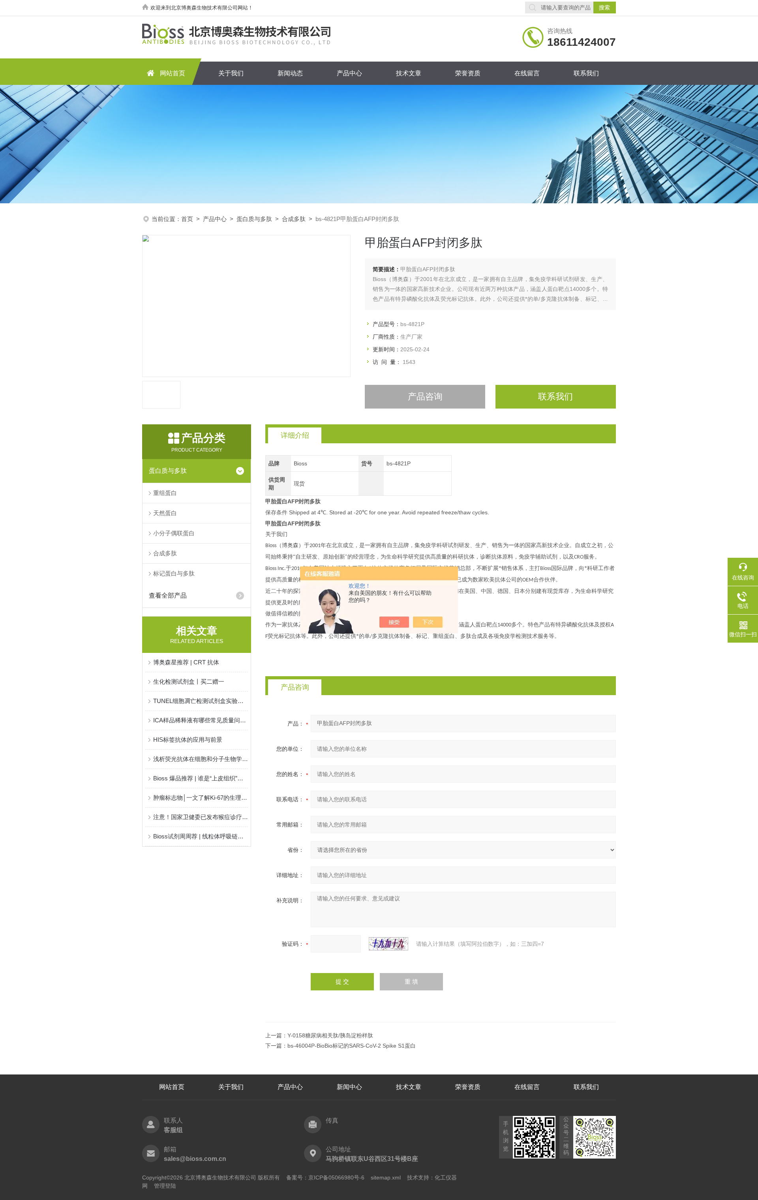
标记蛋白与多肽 (174, 573)
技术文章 (408, 73)
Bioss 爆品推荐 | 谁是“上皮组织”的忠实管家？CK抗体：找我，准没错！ (200, 778)
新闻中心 (349, 1087)
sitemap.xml (386, 1177)
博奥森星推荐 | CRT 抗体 (186, 662)
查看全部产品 (168, 595)
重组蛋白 (165, 492)
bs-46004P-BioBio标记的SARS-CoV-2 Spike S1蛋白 (351, 1045)
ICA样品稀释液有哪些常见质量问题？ (200, 720)
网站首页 (172, 73)
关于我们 (231, 73)
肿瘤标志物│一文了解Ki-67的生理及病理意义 (200, 797)
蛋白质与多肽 (254, 219)
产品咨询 (425, 396)
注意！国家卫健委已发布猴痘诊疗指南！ (200, 817)
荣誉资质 (467, 73)
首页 (187, 219)
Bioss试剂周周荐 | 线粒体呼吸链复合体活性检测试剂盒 (200, 836)
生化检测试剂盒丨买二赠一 (188, 681)
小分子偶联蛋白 (174, 533)
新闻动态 (290, 73)
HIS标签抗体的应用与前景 (187, 739)
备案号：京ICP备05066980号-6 (325, 1177)
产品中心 (349, 73)
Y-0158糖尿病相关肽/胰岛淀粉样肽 (330, 1035)
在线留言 (527, 73)
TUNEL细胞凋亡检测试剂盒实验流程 (200, 701)
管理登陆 (165, 1186)
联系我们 (586, 73)
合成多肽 (294, 219)
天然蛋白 (165, 513)
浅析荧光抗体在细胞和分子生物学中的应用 (200, 759)
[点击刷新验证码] (388, 944)
